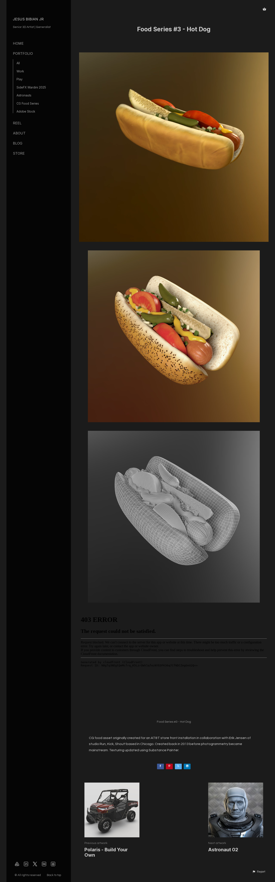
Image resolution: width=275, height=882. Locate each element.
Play (20, 79)
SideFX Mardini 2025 (31, 87)
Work (20, 71)
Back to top (54, 875)
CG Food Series (28, 103)
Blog (17, 143)
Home (18, 43)
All (18, 63)
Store (19, 153)
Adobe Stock (26, 111)
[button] (259, 872)
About (19, 133)
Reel (17, 123)
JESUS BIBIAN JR (28, 19)
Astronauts (24, 95)
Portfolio (23, 53)
